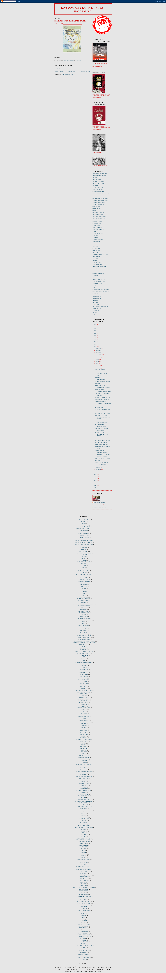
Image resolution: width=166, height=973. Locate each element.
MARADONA (83, 952)
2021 (95, 333)
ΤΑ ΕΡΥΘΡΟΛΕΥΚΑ (97, 262)
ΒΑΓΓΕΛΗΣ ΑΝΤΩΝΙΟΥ (98, 181)
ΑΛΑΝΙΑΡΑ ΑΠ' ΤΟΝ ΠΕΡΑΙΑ (102, 397)
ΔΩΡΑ (83, 621)
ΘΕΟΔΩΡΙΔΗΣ (84, 655)
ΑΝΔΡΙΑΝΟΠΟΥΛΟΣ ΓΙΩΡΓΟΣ (83, 542)
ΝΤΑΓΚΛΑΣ (83, 780)
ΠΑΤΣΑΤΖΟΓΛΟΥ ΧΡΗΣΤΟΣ (84, 806)
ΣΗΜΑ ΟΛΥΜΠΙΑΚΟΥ (83, 859)
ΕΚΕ (94, 195)
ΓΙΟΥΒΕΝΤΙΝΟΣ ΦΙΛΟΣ (98, 191)
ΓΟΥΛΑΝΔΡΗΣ (84, 597)
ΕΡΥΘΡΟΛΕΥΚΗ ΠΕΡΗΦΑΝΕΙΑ (100, 200)
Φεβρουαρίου (99, 467)
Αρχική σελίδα (71, 71)
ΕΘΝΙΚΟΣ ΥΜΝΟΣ (84, 625)
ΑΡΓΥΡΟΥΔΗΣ (83, 551)
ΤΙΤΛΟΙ (83, 892)
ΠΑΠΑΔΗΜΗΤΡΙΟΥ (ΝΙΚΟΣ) (84, 799)
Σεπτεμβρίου (99, 355)
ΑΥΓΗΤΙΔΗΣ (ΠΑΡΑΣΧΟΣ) (83, 553)
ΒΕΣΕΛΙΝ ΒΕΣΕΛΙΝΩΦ (98, 183)
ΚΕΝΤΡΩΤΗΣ (83, 688)
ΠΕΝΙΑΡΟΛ (84, 813)
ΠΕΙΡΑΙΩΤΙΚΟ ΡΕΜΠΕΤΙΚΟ (83, 810)
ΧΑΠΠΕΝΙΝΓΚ (84, 931)
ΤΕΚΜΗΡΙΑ (83, 885)
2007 (95, 487)
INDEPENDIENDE (84, 950)
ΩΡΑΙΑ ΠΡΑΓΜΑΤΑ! (100, 370)
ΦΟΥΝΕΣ (83, 922)
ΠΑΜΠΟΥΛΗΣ (84, 794)
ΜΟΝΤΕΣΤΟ (83, 748)
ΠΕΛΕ (83, 811)
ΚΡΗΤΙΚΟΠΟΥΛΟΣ (83, 716)
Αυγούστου (98, 357)
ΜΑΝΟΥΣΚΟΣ (84, 732)
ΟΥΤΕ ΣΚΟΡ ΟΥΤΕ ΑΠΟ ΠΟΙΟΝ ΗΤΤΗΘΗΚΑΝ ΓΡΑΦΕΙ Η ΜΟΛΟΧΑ (103, 373)
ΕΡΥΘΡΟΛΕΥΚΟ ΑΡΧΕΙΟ (99, 202)
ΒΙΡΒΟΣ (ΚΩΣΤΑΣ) (83, 570)
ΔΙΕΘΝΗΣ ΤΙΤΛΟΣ (84, 613)
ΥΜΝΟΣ (83, 912)
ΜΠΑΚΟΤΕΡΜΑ (96, 237)
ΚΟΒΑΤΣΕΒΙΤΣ (83, 702)
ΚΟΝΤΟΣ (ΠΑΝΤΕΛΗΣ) (83, 708)
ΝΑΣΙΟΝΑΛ (83, 773)
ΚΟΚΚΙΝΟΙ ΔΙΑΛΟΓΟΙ (98, 227)
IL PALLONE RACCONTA (99, 281)
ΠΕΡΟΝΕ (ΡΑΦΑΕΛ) (83, 818)
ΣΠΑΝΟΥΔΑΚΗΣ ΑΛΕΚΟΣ (83, 866)
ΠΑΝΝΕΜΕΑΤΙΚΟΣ (83, 796)
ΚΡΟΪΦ (84, 718)
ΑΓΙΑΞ (84, 523)
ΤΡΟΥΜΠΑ (84, 908)
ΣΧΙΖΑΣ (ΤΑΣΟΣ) (84, 880)
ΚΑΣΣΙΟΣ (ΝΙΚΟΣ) (83, 679)
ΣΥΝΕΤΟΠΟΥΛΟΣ (84, 878)
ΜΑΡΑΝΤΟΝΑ (84, 734)
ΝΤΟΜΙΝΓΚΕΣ (84, 789)
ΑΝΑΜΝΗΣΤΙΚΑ (83, 532)
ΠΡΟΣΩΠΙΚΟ (83, 843)
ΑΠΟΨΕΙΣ (84, 549)
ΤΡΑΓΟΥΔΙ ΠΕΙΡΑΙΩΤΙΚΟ (83, 901)
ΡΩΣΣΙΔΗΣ (84, 854)
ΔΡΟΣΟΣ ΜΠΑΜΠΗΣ (84, 618)
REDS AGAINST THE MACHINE (100, 306)
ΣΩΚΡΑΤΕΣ (83, 882)
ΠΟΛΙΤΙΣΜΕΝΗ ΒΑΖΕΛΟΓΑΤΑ (100, 254)
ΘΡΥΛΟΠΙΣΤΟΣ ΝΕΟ (98, 214)
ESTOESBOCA (96, 275)
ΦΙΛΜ (83, 917)
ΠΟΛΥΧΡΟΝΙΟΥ (83, 834)
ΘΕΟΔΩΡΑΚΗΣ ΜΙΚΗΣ (83, 653)
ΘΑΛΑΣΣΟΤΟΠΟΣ (97, 206)
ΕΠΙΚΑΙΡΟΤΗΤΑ (83, 634)
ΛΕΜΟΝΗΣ (84, 725)
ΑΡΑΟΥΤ (95, 177)
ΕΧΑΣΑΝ (97, 460)
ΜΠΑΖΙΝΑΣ (95, 235)
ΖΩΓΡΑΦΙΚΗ (83, 650)
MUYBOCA (95, 293)
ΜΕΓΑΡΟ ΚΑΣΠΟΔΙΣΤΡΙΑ (83, 739)
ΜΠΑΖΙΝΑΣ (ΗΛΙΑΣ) (83, 757)
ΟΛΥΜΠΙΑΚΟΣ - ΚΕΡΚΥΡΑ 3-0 (102, 413)
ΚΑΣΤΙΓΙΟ (84, 681)
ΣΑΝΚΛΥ (83, 855)
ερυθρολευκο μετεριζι (83, 7)
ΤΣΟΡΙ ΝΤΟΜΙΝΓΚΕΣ (84, 910)
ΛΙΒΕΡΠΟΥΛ (83, 727)
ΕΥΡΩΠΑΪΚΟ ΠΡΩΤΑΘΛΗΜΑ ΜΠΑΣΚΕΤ (83, 643)
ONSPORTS (95, 300)
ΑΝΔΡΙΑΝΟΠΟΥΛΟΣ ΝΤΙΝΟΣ (83, 546)
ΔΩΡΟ (83, 623)
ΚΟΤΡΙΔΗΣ (84, 709)
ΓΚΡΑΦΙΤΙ (84, 593)
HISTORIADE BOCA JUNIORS (100, 279)
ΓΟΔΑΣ (84, 595)
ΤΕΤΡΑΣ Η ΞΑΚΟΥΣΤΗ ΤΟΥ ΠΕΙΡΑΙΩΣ (83, 887)
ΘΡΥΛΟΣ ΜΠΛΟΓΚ (97, 220)
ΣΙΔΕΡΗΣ (83, 861)
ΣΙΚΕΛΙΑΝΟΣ (84, 862)
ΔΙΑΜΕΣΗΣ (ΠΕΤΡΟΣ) (83, 606)
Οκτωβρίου (98, 352)
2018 (95, 339)
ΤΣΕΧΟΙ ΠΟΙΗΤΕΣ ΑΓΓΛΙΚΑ (99, 266)
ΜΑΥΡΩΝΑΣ (83, 738)
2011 (95, 478)
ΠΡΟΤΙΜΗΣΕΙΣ (83, 845)
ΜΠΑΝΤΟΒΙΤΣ (84, 759)
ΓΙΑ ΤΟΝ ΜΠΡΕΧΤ (99, 438)
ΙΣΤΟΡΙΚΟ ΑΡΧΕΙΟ (97, 222)
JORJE (94, 285)
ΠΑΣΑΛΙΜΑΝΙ (84, 804)
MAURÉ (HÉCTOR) (83, 954)
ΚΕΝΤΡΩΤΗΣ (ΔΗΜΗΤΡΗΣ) (84, 690)
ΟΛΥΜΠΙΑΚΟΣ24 (97, 245)
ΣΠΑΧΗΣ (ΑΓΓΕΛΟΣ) (84, 871)
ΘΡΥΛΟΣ (83, 658)
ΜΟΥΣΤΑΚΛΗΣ (83, 755)
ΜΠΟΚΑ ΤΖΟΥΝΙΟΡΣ (98, 239)
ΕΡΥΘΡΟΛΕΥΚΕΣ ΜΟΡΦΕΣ (102, 444)
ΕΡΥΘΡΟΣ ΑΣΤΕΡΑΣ (84, 639)
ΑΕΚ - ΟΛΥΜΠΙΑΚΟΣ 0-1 (101, 442)
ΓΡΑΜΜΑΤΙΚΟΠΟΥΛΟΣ (84, 599)
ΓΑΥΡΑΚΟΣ (95, 185)
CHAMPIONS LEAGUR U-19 (84, 945)
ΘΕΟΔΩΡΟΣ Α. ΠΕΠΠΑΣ (98, 212)
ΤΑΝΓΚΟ (83, 884)
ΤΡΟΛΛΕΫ (84, 907)
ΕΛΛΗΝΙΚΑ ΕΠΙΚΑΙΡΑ (98, 197)
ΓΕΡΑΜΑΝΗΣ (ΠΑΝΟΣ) (83, 579)
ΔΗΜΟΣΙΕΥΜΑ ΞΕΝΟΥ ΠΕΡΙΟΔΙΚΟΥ (83, 604)
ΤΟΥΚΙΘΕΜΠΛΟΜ (97, 264)
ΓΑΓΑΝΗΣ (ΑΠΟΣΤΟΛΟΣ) (83, 574)
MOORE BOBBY (83, 956)
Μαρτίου (98, 368)
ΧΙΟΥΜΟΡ (83, 938)
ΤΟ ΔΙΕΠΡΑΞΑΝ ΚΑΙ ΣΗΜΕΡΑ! (102, 381)
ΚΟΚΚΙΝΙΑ (84, 704)
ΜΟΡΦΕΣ (83, 750)
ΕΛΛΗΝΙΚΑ (83, 628)
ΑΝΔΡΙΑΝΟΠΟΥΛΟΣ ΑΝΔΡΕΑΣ (84, 539)
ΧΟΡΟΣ (84, 940)
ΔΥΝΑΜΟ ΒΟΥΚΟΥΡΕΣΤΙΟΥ (84, 620)
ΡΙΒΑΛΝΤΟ (84, 848)
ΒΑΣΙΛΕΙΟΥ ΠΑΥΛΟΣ (83, 562)
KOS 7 (94, 287)
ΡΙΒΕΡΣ (84, 850)
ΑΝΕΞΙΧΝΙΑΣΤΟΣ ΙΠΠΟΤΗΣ (99, 176)
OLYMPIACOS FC (97, 297)
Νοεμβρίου (98, 350)
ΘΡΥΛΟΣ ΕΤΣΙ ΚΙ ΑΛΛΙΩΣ (99, 216)
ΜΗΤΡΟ (84, 743)
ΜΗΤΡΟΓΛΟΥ (84, 745)
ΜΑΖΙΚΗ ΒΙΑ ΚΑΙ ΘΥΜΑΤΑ (102, 399)
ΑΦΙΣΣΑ (83, 556)
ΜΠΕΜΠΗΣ (84, 762)
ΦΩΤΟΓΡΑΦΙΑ (83, 928)
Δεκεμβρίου (99, 348)
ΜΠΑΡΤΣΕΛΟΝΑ (84, 760)
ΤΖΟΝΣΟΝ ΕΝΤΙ (83, 889)
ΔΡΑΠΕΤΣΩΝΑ (84, 616)
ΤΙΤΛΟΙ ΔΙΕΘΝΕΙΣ (84, 894)
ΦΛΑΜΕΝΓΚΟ (84, 921)
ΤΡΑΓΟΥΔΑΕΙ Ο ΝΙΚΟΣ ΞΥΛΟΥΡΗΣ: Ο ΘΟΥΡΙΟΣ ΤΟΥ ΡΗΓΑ (103, 403)
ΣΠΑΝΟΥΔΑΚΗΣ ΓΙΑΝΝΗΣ (83, 868)
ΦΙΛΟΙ (83, 919)
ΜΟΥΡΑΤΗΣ (83, 752)
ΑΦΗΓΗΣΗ (84, 555)
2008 (95, 485)
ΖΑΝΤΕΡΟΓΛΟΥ (83, 644)
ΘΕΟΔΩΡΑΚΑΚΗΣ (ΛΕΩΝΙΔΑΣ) (84, 651)
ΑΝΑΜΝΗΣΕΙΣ (84, 530)
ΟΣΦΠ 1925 (95, 247)
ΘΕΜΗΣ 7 (95, 210)
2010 (95, 481)
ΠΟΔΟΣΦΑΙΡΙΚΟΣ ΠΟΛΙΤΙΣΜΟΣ (84, 827)
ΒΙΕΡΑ (84, 567)
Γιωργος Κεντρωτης (99, 502)
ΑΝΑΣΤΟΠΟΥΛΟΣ (83, 533)
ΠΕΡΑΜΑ (83, 815)
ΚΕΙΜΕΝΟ (84, 685)
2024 (95, 326)
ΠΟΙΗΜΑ (83, 829)
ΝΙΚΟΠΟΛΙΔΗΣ (83, 778)
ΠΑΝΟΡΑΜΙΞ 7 (96, 249)
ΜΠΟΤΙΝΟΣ (83, 767)
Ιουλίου (97, 359)
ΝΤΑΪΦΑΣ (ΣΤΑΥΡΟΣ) (83, 783)
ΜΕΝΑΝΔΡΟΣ (84, 741)
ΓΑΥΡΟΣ (83, 576)
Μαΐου (97, 363)
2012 (95, 476)
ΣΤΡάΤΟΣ (95, 260)
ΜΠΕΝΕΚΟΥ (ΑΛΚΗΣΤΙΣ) (83, 764)
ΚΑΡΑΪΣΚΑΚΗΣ (99, 407)
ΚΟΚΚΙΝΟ (83, 706)
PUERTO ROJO (96, 304)
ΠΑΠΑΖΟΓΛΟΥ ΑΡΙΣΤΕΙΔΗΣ (83, 801)
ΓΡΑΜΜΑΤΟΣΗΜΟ (83, 600)
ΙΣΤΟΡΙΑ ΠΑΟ (84, 669)
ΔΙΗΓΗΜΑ (84, 614)
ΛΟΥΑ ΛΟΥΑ (83, 730)
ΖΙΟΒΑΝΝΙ (83, 648)
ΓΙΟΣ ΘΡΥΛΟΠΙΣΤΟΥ (98, 189)
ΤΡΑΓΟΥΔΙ (83, 899)
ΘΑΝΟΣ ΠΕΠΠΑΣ (97, 208)
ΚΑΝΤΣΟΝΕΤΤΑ (83, 672)
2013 (95, 474)
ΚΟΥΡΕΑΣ (84, 713)
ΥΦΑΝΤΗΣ (84, 913)
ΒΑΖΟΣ (84, 560)
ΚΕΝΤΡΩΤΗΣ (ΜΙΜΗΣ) (83, 692)
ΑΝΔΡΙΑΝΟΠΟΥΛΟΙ (83, 537)
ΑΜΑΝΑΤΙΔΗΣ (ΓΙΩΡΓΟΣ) (83, 528)
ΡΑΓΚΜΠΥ (84, 847)
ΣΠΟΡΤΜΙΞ (95, 258)
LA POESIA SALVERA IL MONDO (101, 289)
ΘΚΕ (83, 657)
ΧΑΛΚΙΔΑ (84, 929)
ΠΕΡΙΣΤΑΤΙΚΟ (84, 817)
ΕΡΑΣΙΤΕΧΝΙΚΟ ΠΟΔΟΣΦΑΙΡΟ (100, 199)
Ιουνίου (97, 361)
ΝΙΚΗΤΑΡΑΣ (83, 774)
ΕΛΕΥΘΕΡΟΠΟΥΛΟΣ (84, 627)
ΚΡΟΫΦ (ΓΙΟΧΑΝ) (84, 720)
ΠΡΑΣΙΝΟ (84, 836)
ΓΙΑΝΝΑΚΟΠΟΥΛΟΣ (84, 583)
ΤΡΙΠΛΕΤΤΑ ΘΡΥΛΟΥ (83, 905)
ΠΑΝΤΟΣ (83, 797)
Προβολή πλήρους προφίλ (99, 507)
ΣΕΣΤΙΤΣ (83, 857)
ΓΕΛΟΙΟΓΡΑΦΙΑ (83, 577)
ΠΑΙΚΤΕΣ (84, 792)
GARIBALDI (83, 949)
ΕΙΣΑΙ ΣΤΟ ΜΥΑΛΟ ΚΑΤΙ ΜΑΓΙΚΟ (101, 193)
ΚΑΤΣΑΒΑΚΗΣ (83, 683)
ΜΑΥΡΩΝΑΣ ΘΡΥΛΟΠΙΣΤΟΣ (100, 233)
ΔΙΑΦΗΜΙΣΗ (83, 609)
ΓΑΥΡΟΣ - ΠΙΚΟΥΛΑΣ (98, 187)
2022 (95, 331)
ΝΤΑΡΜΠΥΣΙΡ (84, 785)
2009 (95, 483)
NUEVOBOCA (96, 295)
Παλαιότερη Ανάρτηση (84, 71)
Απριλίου (98, 365)
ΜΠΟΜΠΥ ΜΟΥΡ (84, 766)
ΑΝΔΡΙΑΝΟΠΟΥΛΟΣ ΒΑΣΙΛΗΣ (84, 540)
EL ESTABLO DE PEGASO (99, 274)
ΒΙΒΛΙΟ (83, 565)
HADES (94, 277)
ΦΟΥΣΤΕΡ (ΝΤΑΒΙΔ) (84, 924)
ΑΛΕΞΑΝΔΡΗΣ (84, 525)
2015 (95, 346)
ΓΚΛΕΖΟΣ (84, 592)
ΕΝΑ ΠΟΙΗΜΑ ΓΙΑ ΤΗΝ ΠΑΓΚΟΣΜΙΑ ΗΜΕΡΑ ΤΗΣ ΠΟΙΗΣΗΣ (102, 417)
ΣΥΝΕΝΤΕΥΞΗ (84, 877)
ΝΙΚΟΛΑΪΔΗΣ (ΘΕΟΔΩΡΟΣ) (84, 776)
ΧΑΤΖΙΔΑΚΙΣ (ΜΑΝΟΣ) (84, 935)
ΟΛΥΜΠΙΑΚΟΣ (96, 241)
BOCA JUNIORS (83, 942)
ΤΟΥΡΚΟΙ (84, 898)
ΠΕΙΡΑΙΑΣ (83, 808)
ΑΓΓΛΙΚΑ (83, 521)
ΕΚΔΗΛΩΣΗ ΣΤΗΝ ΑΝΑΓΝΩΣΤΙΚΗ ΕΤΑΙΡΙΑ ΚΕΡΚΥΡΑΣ (102, 434)
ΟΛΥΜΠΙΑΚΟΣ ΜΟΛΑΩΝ (84, 790)
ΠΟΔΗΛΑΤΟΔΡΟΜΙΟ (84, 826)
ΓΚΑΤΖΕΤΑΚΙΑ (83, 590)
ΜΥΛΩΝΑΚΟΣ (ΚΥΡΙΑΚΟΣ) (84, 771)
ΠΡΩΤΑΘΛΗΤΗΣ (97, 256)
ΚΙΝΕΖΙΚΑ (84, 695)
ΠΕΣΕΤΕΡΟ (95, 252)
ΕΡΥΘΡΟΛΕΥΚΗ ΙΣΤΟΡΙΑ (83, 637)
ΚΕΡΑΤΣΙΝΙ (83, 694)
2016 (95, 344)
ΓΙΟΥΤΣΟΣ (84, 586)
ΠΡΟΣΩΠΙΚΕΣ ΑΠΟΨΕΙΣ (83, 840)
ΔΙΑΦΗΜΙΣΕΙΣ (84, 607)
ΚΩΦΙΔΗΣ (84, 723)
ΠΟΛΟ (84, 833)
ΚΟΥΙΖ (84, 711)
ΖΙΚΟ (83, 646)
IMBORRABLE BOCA (98, 283)
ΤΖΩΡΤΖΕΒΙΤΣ (83, 891)
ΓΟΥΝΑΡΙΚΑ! (98, 383)
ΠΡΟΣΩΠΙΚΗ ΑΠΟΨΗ (84, 841)
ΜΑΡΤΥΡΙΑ (84, 736)
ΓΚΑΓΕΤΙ (83, 588)
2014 (95, 472)
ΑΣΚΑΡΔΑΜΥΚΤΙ (97, 179)
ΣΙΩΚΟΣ (83, 864)
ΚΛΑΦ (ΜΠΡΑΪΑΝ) (84, 701)
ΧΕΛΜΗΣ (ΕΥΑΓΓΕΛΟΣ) (84, 936)
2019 (95, 337)
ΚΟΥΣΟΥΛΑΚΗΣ (84, 715)
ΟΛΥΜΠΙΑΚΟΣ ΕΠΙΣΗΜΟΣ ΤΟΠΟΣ (101, 243)
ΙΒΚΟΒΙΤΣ (84, 665)
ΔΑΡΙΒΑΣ (83, 602)
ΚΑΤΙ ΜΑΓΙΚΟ (96, 226)
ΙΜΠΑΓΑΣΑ (83, 667)
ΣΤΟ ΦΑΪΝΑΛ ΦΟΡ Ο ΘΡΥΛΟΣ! (102, 440)
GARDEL (83, 947)
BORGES (83, 943)
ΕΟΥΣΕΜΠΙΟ (83, 630)
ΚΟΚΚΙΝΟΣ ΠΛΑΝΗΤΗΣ (99, 229)
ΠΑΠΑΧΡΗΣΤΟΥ (83, 803)
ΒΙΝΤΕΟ (83, 569)
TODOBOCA (96, 310)
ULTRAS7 (95, 312)
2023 (95, 328)
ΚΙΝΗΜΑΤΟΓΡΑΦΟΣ (83, 697)
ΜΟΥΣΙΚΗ (83, 753)
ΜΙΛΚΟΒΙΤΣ (83, 746)
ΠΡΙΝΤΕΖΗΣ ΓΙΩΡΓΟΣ (83, 838)
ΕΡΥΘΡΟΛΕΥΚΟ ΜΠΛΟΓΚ (99, 204)
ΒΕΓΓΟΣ (83, 563)
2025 (95, 324)
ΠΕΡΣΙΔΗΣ (84, 820)
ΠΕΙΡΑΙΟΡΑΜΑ (96, 251)
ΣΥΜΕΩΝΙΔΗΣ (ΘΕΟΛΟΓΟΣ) (84, 875)
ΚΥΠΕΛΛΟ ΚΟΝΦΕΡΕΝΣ (84, 722)
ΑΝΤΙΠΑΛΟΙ (83, 548)
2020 (95, 335)
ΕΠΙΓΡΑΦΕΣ (83, 632)
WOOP (94, 314)
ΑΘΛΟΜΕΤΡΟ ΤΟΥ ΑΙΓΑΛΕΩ (100, 174)
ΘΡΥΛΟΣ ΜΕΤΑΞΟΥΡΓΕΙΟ (99, 218)
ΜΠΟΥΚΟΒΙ (83, 769)
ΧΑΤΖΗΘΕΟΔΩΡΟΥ (83, 933)
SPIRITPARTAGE (97, 308)
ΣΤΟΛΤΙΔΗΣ (83, 873)
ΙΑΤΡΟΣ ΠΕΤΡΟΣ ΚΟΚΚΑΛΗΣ (83, 662)
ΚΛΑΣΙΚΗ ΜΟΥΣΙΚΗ (83, 699)
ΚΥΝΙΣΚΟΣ (95, 231)
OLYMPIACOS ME (97, 299)
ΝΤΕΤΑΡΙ (83, 787)
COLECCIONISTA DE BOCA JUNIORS (102, 272)
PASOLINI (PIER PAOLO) (84, 958)
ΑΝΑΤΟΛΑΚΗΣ (83, 535)
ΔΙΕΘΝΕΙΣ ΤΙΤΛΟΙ (84, 611)
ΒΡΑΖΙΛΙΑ (84, 572)
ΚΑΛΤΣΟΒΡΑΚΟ (97, 224)
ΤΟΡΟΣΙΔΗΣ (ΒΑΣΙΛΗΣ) (84, 896)
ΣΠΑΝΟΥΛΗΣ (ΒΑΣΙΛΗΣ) (83, 869)
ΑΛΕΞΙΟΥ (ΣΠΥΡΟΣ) (84, 526)
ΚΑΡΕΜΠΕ (84, 678)
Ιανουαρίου (98, 469)
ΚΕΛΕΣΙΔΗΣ (83, 687)
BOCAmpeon (96, 268)
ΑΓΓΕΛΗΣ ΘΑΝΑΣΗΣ (84, 519)
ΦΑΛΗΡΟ (83, 915)
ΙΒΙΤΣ (83, 664)
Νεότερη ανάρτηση (58, 71)
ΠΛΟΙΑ (84, 824)
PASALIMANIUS (96, 302)
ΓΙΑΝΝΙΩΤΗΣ (84, 584)
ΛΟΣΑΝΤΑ (83, 729)
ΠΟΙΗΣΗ (83, 831)
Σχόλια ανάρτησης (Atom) (67, 74)
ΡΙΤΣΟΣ (84, 852)
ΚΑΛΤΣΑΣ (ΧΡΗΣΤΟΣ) (83, 671)
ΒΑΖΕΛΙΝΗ (83, 558)
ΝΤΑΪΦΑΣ (84, 782)
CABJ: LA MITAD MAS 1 (98, 270)
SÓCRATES (83, 959)
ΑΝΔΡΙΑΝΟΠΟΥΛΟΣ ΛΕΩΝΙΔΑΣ (84, 544)
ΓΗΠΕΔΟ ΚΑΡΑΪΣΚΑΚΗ (84, 581)
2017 (95, 342)
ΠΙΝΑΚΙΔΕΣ (83, 822)
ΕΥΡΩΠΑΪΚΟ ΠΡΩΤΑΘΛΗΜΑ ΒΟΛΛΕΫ (84, 641)
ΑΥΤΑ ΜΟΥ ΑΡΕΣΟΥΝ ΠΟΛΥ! (102, 458)
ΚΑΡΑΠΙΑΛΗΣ (84, 676)
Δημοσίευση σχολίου (59, 68)
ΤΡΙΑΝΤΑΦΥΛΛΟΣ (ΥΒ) (83, 903)
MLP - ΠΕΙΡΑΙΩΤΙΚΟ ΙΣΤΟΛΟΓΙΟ (101, 291)
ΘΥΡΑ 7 (84, 660)
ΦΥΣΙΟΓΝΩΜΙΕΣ (84, 926)
